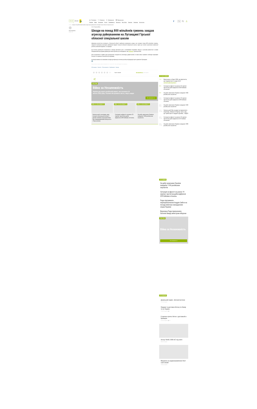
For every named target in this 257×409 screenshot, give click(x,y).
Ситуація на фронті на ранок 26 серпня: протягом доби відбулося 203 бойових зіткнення (175, 87)
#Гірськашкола (105, 67)
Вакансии (120, 20)
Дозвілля (91, 22)
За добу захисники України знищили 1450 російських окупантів (176, 93)
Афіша (95, 22)
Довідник (111, 20)
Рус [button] (179, 21)
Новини (102, 20)
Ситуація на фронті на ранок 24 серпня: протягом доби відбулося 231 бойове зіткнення (175, 118)
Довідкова (136, 22)
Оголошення (100, 22)
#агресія (99, 67)
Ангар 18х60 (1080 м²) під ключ (171, 340)
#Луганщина (94, 67)
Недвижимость (112, 22)
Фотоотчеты (141, 22)
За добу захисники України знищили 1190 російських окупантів (170, 185)
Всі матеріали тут (151, 98)
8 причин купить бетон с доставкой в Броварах (173, 317)
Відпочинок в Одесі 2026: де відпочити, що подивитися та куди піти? (175, 80)
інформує (131, 51)
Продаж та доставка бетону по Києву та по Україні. (173, 308)
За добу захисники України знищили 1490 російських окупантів (176, 124)
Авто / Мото (124, 22)
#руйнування (112, 67)
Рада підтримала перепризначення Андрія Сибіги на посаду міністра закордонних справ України (173, 203)
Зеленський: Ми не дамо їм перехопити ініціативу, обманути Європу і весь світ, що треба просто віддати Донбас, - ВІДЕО (176, 111)
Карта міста (118, 22)
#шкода (117, 67)
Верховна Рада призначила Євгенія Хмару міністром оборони (173, 212)
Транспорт (130, 22)
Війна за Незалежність (108, 88)
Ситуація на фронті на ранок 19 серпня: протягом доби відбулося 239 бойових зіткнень (173, 194)
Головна (93, 20)
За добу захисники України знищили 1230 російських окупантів (146, 116)
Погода (105, 22)
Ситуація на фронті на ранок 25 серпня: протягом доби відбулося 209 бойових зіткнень (124, 116)
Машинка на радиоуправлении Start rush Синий (173, 362)
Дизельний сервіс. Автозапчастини (173, 300)
